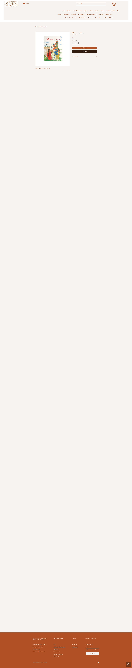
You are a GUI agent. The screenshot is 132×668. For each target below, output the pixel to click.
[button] (114, 4)
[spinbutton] (75, 43)
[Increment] (77, 43)
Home (36, 26)
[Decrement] (73, 43)
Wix (46, 662)
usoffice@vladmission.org (39, 651)
